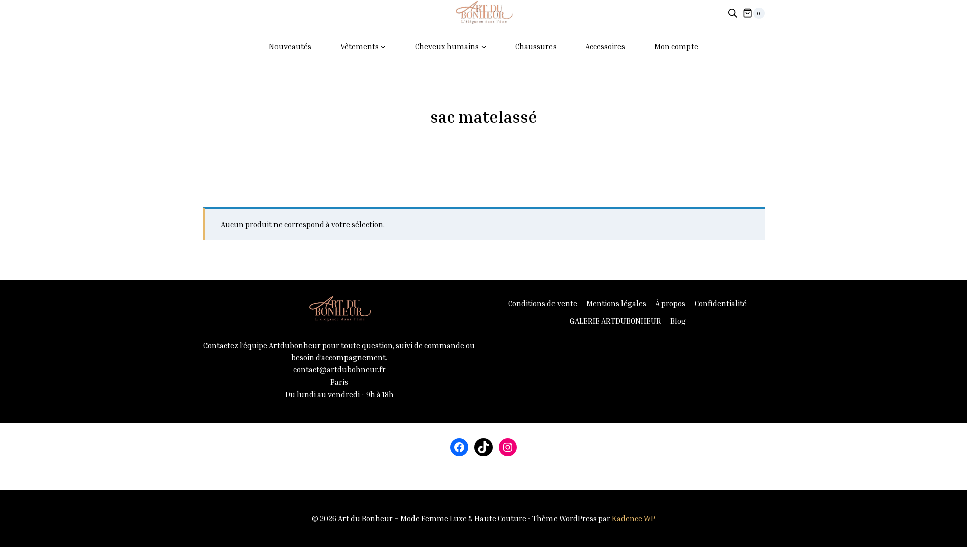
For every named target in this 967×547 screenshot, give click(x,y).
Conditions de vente (542, 303)
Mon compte (676, 46)
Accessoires (605, 46)
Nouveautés (290, 46)
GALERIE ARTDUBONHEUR (615, 320)
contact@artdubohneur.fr (339, 369)
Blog (678, 320)
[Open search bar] (733, 13)
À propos (670, 303)
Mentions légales (616, 303)
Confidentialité (721, 303)
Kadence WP (633, 518)
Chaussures (536, 46)
